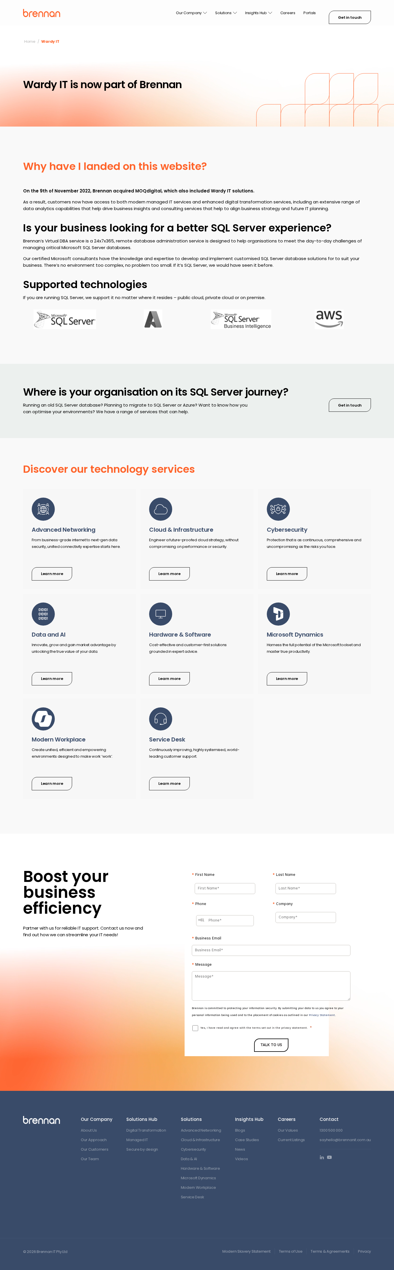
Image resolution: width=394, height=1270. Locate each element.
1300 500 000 (331, 1130)
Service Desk (192, 1197)
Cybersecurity (193, 1149)
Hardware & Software (200, 1168)
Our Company (189, 13)
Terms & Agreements (330, 1251)
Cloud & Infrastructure (200, 1140)
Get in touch (350, 17)
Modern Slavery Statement (246, 1251)
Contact (329, 1119)
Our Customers (94, 1149)
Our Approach (94, 1140)
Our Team (90, 1159)
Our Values (288, 1130)
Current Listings (291, 1140)
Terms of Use (291, 1251)
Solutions (223, 13)
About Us (89, 1130)
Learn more (52, 573)
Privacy (364, 1251)
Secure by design (142, 1149)
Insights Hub (256, 13)
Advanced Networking (201, 1130)
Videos (241, 1159)
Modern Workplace (198, 1187)
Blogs (240, 1130)
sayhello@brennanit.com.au (345, 1140)
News (240, 1149)
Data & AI (189, 1159)
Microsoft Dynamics (198, 1178)
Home (29, 41)
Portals (309, 13)
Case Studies (247, 1140)
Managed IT (137, 1140)
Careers (287, 13)
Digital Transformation (146, 1130)
